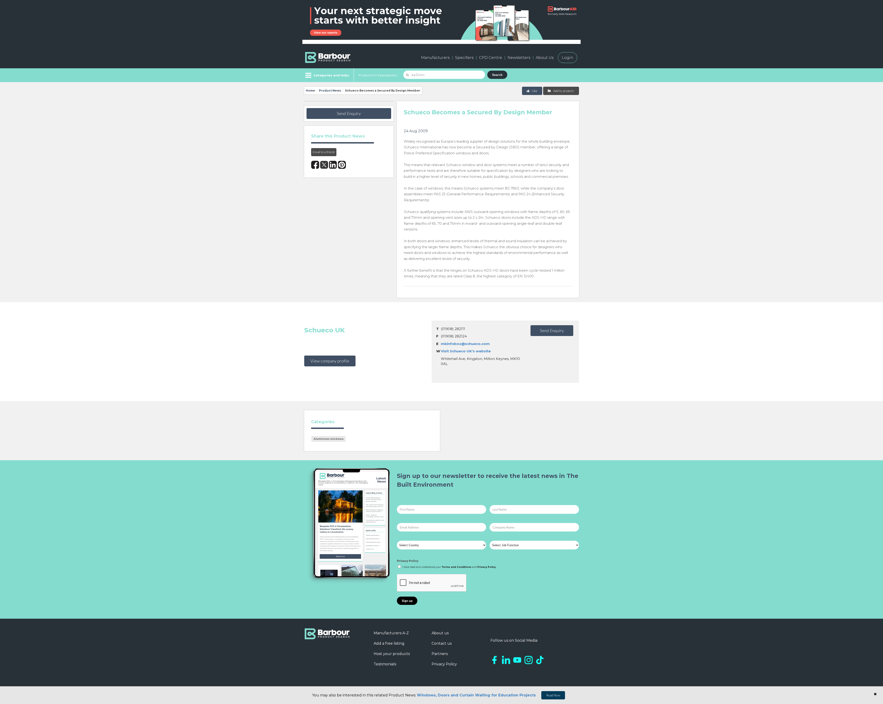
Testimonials (385, 664)
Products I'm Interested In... (378, 75)
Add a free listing (389, 643)
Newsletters (518, 57)
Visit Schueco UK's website (466, 351)
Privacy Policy (407, 561)
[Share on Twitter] (324, 165)
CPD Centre (490, 57)
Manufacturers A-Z (391, 633)
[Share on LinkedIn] (333, 165)
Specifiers (464, 57)
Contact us (442, 643)
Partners (440, 654)
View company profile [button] (329, 360)
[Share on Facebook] (315, 165)
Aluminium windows (329, 438)
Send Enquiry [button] (349, 113)
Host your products (392, 654)
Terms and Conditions (456, 567)
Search (497, 75)
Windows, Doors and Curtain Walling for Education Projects (476, 695)
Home (310, 90)
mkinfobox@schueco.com (465, 344)
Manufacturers (435, 57)
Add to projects (563, 91)
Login (567, 57)
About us (440, 633)
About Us (544, 57)
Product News (330, 90)
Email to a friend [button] (324, 152)
